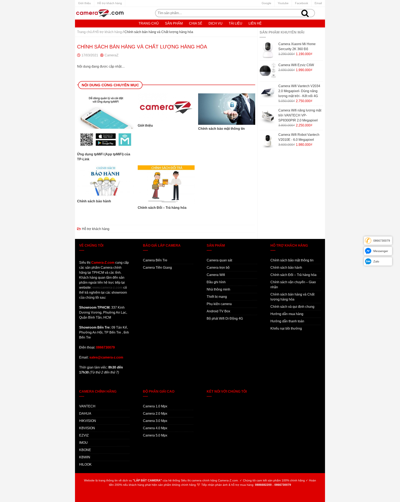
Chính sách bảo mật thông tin (292, 260)
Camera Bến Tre (155, 260)
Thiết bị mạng (217, 296)
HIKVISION (87, 421)
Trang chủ (149, 23)
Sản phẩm (174, 23)
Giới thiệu (84, 3)
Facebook (301, 3)
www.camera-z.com (107, 287)
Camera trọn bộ (218, 267)
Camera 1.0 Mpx (155, 406)
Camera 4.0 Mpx (155, 428)
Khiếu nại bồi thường (286, 328)
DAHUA (85, 413)
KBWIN (84, 457)
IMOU (83, 442)
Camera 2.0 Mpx (155, 413)
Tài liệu (235, 23)
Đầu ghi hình (216, 282)
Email (318, 3)
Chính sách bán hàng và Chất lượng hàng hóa (292, 297)
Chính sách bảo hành (286, 267)
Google (266, 3)
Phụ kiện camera (219, 304)
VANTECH (87, 406)
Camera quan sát (219, 260)
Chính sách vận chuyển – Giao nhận (293, 284)
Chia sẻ (195, 23)
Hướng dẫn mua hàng (286, 314)
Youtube (283, 3)
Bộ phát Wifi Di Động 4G (225, 318)
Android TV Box (218, 311)
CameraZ (112, 55)
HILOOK (85, 464)
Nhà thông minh (218, 289)
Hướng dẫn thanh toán (287, 321)
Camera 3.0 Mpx (155, 421)
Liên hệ (255, 23)
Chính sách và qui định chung (292, 306)
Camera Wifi (216, 275)
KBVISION (87, 428)
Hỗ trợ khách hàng (109, 3)
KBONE (85, 450)
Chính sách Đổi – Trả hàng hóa (293, 275)
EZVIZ (84, 435)
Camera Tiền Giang (157, 267)
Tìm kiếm (305, 13)
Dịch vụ (215, 23)
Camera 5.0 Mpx (155, 435)
